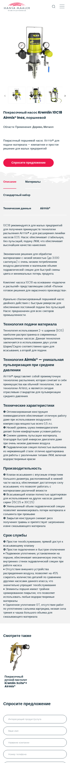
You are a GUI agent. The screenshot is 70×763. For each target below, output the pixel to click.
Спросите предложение (28, 163)
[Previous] (5, 95)
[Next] (65, 95)
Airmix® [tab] (45, 208)
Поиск (53, 8)
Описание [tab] (9, 182)
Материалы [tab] (33, 182)
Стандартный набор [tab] (16, 195)
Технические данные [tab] (17, 208)
